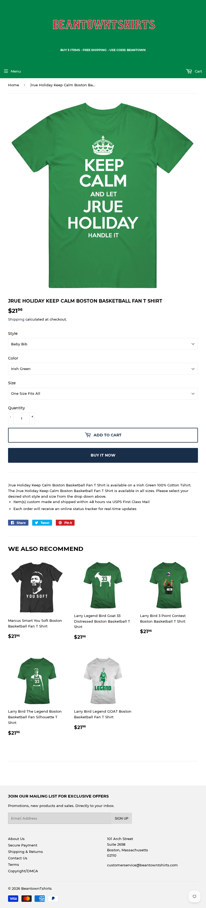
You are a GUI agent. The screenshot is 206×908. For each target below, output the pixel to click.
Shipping (16, 319)
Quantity (16, 407)
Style (13, 333)
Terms (13, 864)
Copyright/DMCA (23, 871)
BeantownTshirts (36, 888)
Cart (198, 71)
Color (13, 358)
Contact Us (17, 858)
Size (12, 383)
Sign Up (121, 818)
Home (13, 85)
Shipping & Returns (25, 851)
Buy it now (103, 455)
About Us (16, 839)
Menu (16, 71)
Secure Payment (22, 845)
